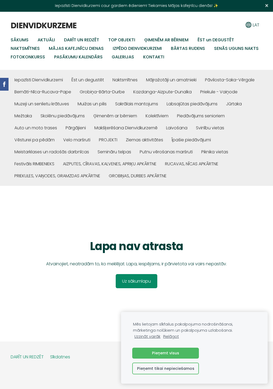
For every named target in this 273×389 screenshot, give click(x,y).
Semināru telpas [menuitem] (114, 152)
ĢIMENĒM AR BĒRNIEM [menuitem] (166, 40)
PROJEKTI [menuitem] (108, 140)
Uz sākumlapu (136, 281)
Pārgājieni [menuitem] (76, 128)
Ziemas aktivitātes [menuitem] (144, 140)
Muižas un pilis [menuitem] (92, 104)
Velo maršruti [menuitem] (76, 140)
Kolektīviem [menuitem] (157, 116)
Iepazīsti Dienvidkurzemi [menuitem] (38, 80)
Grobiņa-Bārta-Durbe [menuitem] (102, 92)
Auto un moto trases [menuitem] (35, 128)
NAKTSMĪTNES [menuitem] (25, 48)
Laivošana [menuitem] (176, 128)
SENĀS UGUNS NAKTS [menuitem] (236, 48)
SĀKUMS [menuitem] (20, 40)
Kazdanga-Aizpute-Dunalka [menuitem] (162, 92)
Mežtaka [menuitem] (23, 116)
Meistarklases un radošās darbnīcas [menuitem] (51, 152)
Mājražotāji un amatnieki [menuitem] (171, 80)
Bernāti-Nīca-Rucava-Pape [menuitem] (42, 92)
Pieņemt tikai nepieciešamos (165, 368)
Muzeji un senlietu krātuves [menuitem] (41, 104)
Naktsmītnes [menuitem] (125, 80)
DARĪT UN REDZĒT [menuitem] (81, 40)
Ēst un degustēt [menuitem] (87, 80)
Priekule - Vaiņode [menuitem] (219, 92)
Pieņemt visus (165, 353)
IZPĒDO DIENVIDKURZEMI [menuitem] (137, 48)
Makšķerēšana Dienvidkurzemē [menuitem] (126, 128)
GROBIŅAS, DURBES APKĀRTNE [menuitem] (138, 176)
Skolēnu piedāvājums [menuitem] (63, 116)
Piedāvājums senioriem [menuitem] (201, 116)
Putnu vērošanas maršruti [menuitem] (166, 152)
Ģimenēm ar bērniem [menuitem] (115, 116)
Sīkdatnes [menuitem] (60, 357)
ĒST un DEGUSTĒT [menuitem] (216, 40)
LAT (255, 25)
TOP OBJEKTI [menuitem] (121, 40)
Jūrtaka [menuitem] (234, 104)
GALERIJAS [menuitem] (123, 57)
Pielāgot (171, 336)
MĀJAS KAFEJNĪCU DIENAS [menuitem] (76, 48)
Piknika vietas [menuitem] (214, 152)
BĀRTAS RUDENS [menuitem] (188, 48)
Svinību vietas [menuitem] (210, 128)
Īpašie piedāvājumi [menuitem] (191, 140)
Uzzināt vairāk (147, 336)
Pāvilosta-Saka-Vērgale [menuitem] (230, 80)
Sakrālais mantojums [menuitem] (136, 104)
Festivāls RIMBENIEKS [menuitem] (34, 164)
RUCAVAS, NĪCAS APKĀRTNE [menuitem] (191, 164)
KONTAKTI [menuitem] (153, 57)
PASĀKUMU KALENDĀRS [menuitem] (78, 57)
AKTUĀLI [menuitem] (46, 40)
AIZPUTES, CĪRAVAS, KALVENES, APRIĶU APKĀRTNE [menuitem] (109, 164)
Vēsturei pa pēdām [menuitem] (34, 140)
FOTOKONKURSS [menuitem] (28, 57)
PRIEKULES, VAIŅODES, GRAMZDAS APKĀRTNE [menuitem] (57, 176)
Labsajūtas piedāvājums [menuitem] (192, 104)
